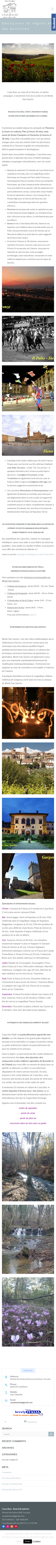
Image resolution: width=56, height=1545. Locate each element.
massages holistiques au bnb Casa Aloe (35, 554)
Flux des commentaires (12, 1484)
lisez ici (33, 614)
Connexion (6, 1472)
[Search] (51, 1434)
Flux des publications (11, 1478)
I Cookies (36, 1541)
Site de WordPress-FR (12, 1489)
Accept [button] (27, 1541)
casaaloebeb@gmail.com (21, 1402)
